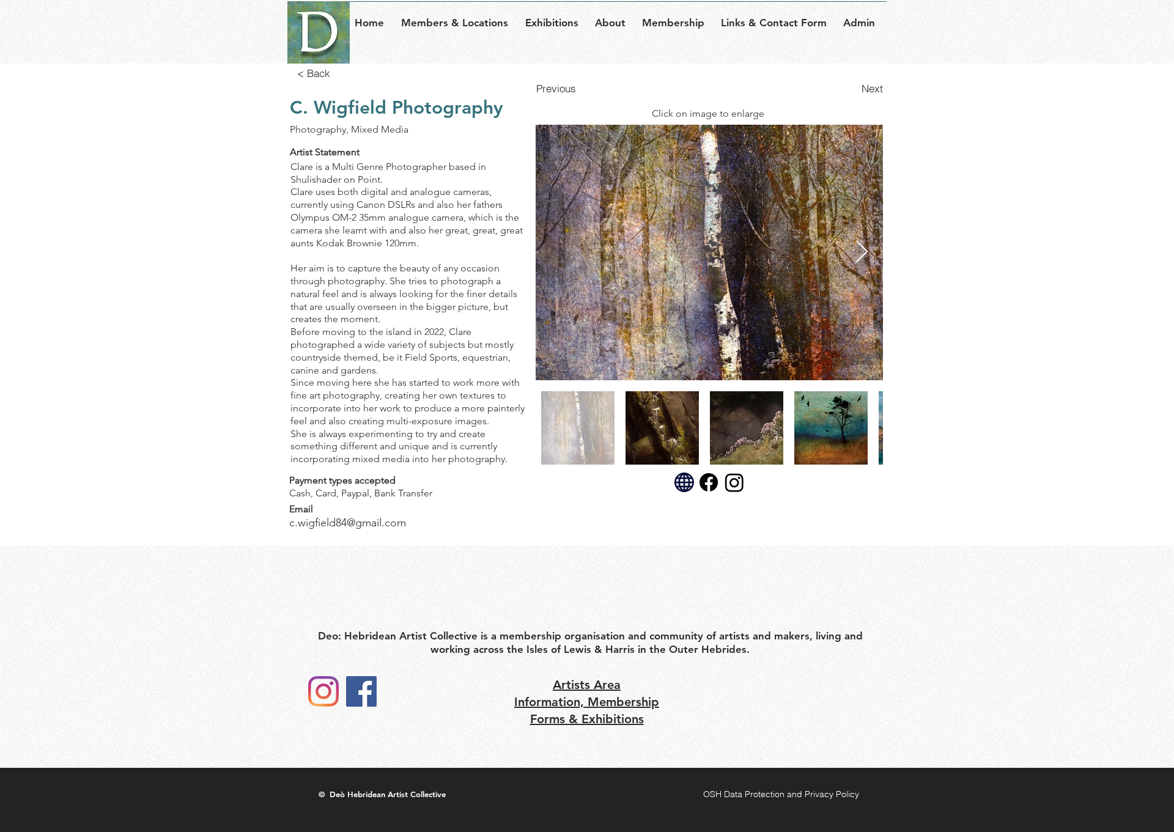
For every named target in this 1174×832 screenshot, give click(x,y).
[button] (458, 17)
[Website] (684, 482)
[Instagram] (323, 691)
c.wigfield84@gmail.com (347, 522)
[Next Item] (862, 252)
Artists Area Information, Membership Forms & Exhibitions (586, 701)
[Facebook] (361, 691)
